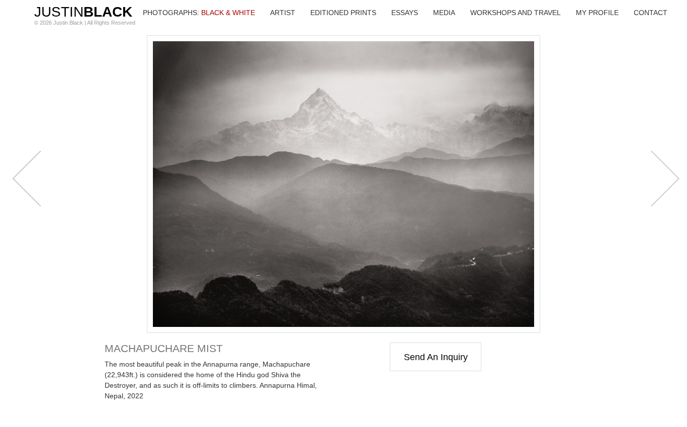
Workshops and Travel (515, 13)
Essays (404, 13)
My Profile (597, 13)
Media (444, 13)
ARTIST (282, 13)
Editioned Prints (343, 13)
